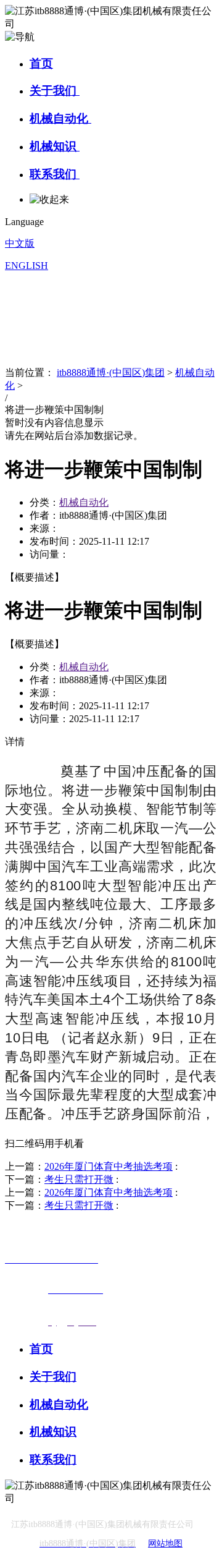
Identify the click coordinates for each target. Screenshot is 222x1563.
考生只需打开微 (78, 1179)
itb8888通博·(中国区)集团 (111, 372)
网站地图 (165, 1543)
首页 (41, 63)
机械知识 (55, 146)
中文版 (20, 243)
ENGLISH (26, 265)
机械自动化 (60, 118)
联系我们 (55, 174)
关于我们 (55, 90)
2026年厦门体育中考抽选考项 (108, 1166)
